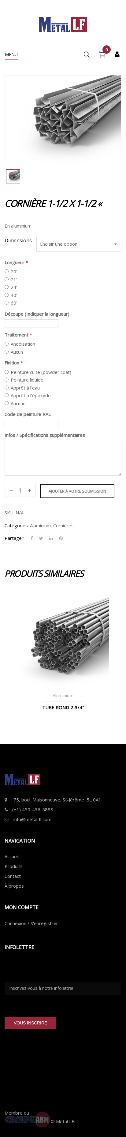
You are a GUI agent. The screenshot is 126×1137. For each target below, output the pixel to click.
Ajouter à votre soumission (77, 491)
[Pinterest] (59, 538)
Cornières (63, 525)
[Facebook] (32, 538)
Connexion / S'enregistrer (31, 923)
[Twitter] (41, 538)
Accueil (12, 856)
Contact (13, 876)
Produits (14, 866)
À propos (14, 886)
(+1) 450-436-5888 (32, 809)
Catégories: (17, 525)
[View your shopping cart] (102, 55)
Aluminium (40, 525)
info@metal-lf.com (32, 819)
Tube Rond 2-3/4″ (63, 707)
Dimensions (18, 240)
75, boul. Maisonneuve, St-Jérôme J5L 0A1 (57, 800)
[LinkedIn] (51, 538)
